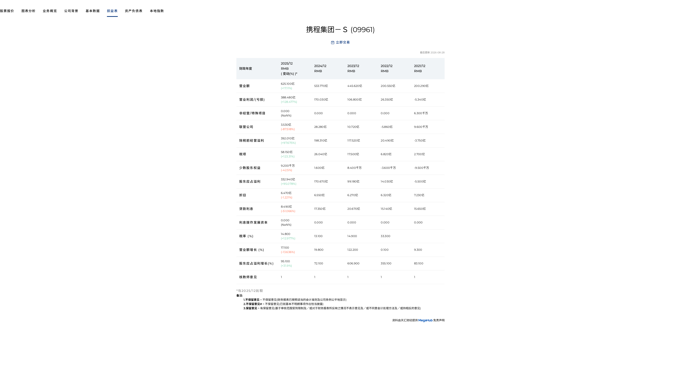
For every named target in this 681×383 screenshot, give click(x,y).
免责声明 (439, 320)
